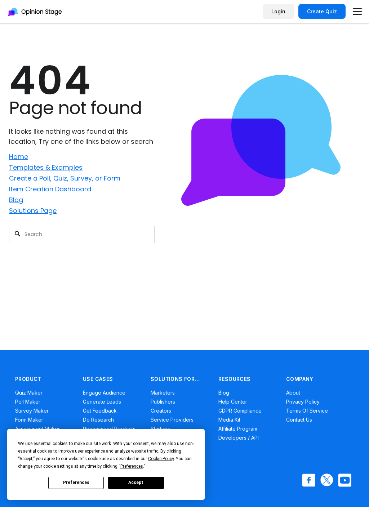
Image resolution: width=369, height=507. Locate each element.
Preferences (76, 482)
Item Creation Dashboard (50, 189)
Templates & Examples (46, 167)
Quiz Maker (29, 393)
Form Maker (29, 420)
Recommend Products (109, 429)
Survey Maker (32, 411)
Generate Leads (102, 402)
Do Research (98, 420)
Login (278, 11)
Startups (160, 429)
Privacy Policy (303, 402)
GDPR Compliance (240, 411)
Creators (161, 411)
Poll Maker (27, 402)
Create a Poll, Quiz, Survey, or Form (64, 178)
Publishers (163, 402)
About (293, 393)
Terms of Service (307, 411)
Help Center (232, 402)
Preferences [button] (131, 466)
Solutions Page (33, 210)
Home (18, 156)
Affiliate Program (237, 429)
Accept (135, 482)
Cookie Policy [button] (161, 458)
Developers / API (238, 438)
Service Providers (172, 420)
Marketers (163, 393)
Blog (16, 199)
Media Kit (229, 420)
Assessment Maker (37, 429)
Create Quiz (322, 11)
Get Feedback (100, 411)
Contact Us (299, 420)
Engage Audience (104, 393)
